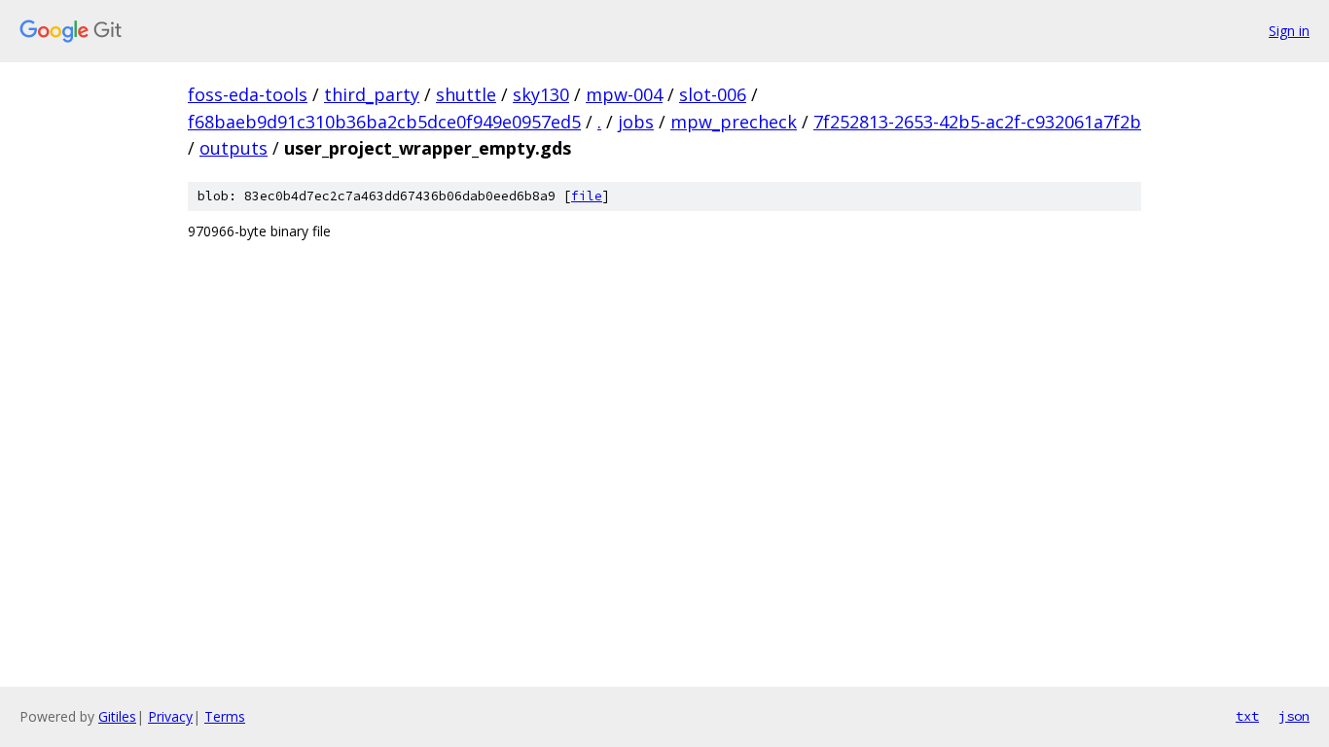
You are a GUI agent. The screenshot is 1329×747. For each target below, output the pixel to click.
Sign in (1289, 30)
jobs (636, 121)
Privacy (170, 716)
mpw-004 (624, 94)
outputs (233, 148)
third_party (371, 94)
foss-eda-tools (247, 94)
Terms (224, 716)
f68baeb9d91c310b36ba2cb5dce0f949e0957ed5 (384, 121)
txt (1247, 716)
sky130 (541, 94)
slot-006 (712, 94)
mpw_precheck (733, 121)
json (1294, 716)
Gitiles (117, 716)
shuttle (466, 94)
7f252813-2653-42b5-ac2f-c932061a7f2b (977, 121)
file (586, 196)
